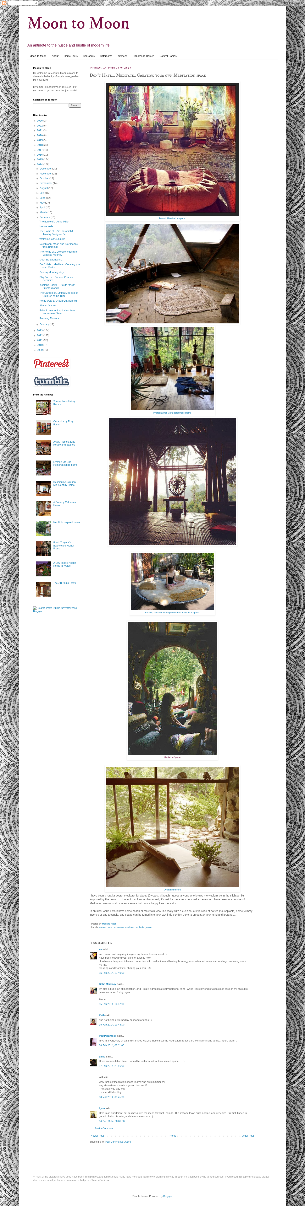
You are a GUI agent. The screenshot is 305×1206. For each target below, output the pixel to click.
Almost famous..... (49, 305)
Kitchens (122, 56)
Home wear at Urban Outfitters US (58, 300)
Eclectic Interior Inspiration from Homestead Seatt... (57, 312)
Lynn (102, 1108)
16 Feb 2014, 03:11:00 (111, 1045)
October (44, 178)
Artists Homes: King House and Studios (64, 443)
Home (173, 1135)
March (44, 212)
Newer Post (97, 1135)
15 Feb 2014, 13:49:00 (111, 972)
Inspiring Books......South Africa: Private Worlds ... (57, 286)
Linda (102, 1056)
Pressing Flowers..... (50, 318)
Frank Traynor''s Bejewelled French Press (63, 545)
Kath (102, 1015)
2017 (40, 150)
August (44, 188)
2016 (40, 154)
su (100, 949)
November (46, 173)
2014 (40, 164)
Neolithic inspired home (66, 522)
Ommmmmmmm (172, 889)
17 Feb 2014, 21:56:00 (111, 1066)
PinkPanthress (107, 1035)
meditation (140, 927)
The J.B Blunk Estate (65, 583)
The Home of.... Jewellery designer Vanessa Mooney (58, 253)
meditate (129, 927)
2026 (40, 120)
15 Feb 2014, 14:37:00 (111, 1004)
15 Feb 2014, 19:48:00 (111, 1024)
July (42, 193)
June (43, 197)
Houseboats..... (47, 226)
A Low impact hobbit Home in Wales (64, 564)
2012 (40, 335)
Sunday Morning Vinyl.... (53, 272)
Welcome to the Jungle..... (53, 239)
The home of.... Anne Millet (54, 221)
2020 (40, 135)
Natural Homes (168, 56)
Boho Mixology (107, 984)
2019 (40, 140)
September (46, 183)
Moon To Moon (38, 56)
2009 (40, 350)
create (102, 927)
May (42, 202)
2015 (40, 159)
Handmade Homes (143, 56)
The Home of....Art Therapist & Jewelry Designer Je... (56, 233)
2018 (40, 145)
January (45, 324)
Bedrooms (89, 56)
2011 (40, 340)
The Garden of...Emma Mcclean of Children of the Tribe (58, 294)
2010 (40, 345)
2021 (40, 130)
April (43, 207)
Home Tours (71, 56)
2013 (40, 330)
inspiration (119, 927)
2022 (40, 125)
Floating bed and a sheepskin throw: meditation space (172, 612)
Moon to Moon (78, 23)
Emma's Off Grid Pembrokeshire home (65, 463)
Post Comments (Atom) (118, 1141)
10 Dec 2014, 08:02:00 (112, 1121)
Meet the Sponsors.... (51, 259)
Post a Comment (104, 1128)
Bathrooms (106, 56)
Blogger (167, 1196)
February (45, 217)
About (55, 56)
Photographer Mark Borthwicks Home (172, 412)
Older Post (248, 1135)
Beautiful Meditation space (172, 218)
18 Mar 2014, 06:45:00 (111, 1097)
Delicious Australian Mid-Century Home (64, 483)
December (46, 168)
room (148, 927)
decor (109, 927)
